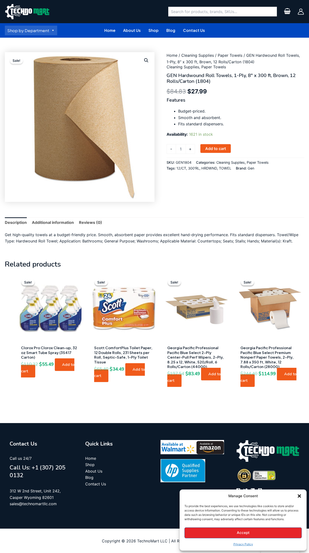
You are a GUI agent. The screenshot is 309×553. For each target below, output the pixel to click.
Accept (243, 532)
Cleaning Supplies (197, 55)
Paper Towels (230, 55)
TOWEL (225, 168)
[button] (299, 496)
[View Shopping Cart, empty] (287, 11)
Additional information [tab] (53, 222)
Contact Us (95, 484)
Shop (90, 464)
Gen (251, 168)
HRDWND (209, 168)
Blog (89, 477)
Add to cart (215, 148)
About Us (93, 471)
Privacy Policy (243, 544)
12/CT (181, 168)
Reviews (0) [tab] (90, 222)
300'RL (193, 168)
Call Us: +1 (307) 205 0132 (37, 471)
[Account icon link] (300, 11)
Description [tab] (16, 222)
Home (172, 55)
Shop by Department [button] (28, 30)
